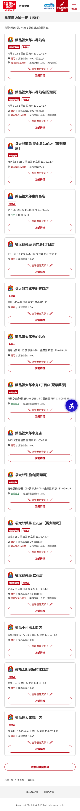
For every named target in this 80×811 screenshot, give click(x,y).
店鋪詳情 (40, 75)
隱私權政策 (32, 792)
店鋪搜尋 (24, 6)
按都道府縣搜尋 (62, 8)
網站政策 (49, 792)
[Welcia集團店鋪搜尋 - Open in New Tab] (49, 5)
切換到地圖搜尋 (40, 767)
